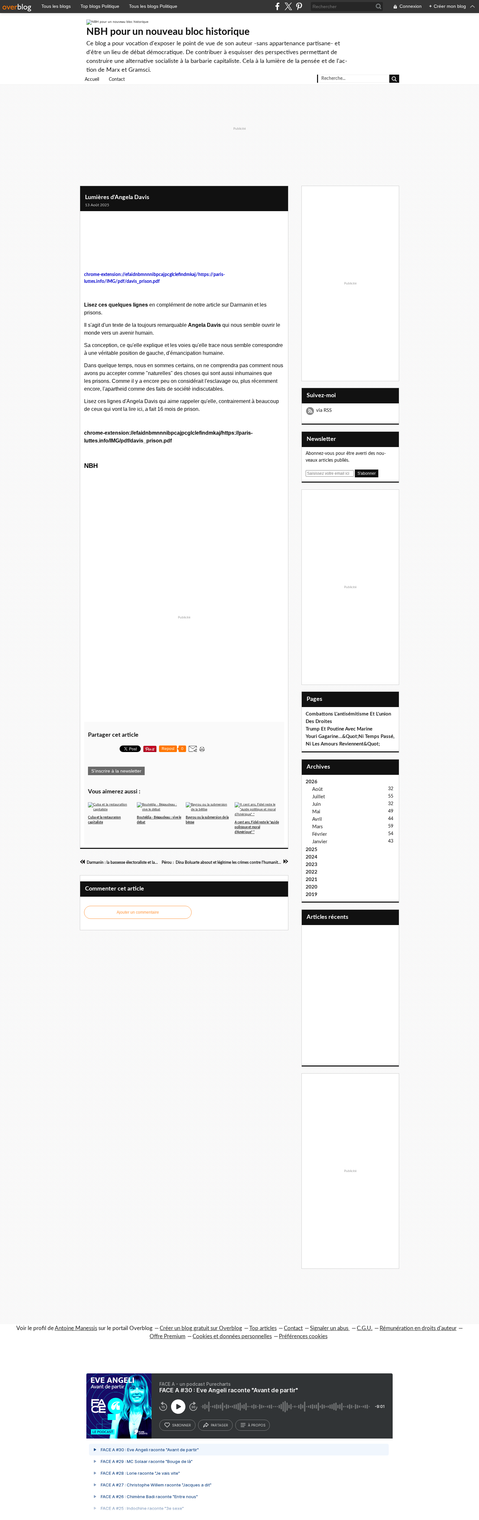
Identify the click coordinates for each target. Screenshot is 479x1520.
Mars (317, 826)
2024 (311, 857)
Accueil (92, 79)
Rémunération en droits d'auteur (418, 1328)
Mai (316, 811)
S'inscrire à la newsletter (116, 771)
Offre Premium (167, 1336)
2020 (311, 887)
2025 (311, 849)
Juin (316, 804)
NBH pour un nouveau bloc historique (168, 32)
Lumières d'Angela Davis (117, 197)
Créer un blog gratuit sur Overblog (201, 1328)
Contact (117, 79)
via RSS (324, 410)
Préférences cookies (303, 1336)
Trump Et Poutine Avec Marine (339, 729)
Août (317, 789)
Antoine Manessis (76, 1328)
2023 (311, 864)
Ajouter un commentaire (138, 912)
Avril (317, 819)
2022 (311, 872)
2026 (311, 781)
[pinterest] (299, 6)
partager (219, 1425)
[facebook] (277, 6)
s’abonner (181, 1425)
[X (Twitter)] (288, 6)
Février (319, 834)
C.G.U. (364, 1328)
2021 (311, 879)
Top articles (263, 1328)
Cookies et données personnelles (232, 1336)
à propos (256, 1425)
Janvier (319, 841)
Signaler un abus (330, 1328)
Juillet (318, 796)
